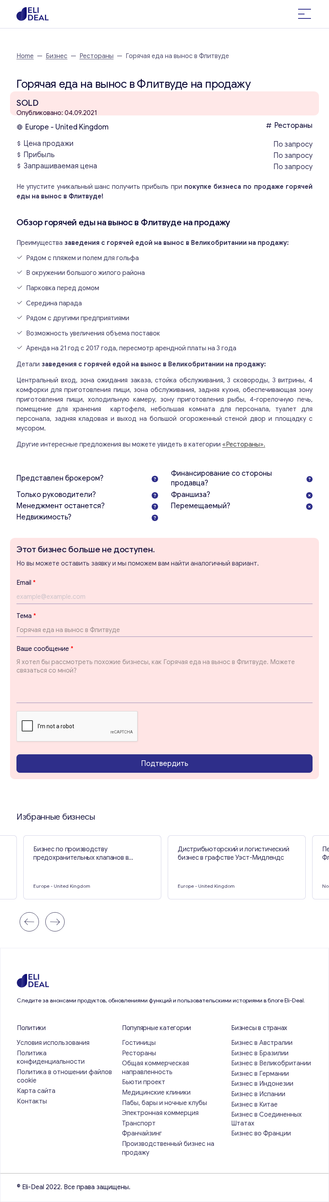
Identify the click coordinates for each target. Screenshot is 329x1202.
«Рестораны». (243, 444)
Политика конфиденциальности (51, 1057)
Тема (26, 616)
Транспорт (139, 1123)
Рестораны (96, 56)
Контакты (32, 1101)
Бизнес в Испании (258, 1094)
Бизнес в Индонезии (262, 1084)
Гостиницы (139, 1043)
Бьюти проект (143, 1082)
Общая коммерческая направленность (155, 1067)
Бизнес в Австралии (261, 1043)
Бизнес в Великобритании (271, 1063)
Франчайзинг (142, 1133)
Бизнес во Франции (261, 1133)
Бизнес (56, 56)
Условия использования (53, 1043)
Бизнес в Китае (254, 1105)
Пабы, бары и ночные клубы (164, 1103)
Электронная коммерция (160, 1113)
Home (25, 56)
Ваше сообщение (44, 649)
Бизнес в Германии (260, 1074)
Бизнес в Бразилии (259, 1053)
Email (26, 583)
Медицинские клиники (156, 1093)
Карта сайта (36, 1091)
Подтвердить (164, 763)
